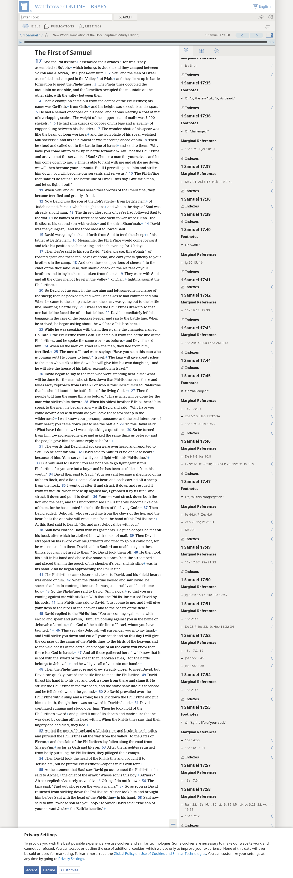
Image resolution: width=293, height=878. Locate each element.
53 (104, 747)
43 (48, 591)
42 (69, 580)
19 (121, 273)
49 (144, 674)
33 (38, 463)
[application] (146, 42)
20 (41, 290)
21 (82, 307)
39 (132, 535)
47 (80, 652)
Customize (69, 870)
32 (80, 452)
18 (75, 262)
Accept (31, 870)
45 (41, 613)
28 (86, 401)
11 (41, 190)
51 (137, 702)
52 (41, 730)
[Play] (20, 42)
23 (41, 329)
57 (121, 786)
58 (140, 797)
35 (64, 485)
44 (53, 602)
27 (133, 390)
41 (41, 574)
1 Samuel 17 (33, 35)
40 (136, 552)
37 (146, 507)
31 (41, 446)
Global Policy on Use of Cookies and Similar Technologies (160, 853)
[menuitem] (270, 17)
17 (41, 251)
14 (147, 223)
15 (41, 234)
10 (131, 173)
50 (101, 691)
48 (41, 669)
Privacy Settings (71, 858)
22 (108, 312)
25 (56, 351)
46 (58, 630)
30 (129, 429)
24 (46, 346)
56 (144, 780)
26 (41, 374)
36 (95, 496)
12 (41, 201)
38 (41, 530)
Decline (49, 870)
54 (41, 758)
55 (41, 769)
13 (72, 212)
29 (122, 424)
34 (51, 474)
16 (74, 240)
